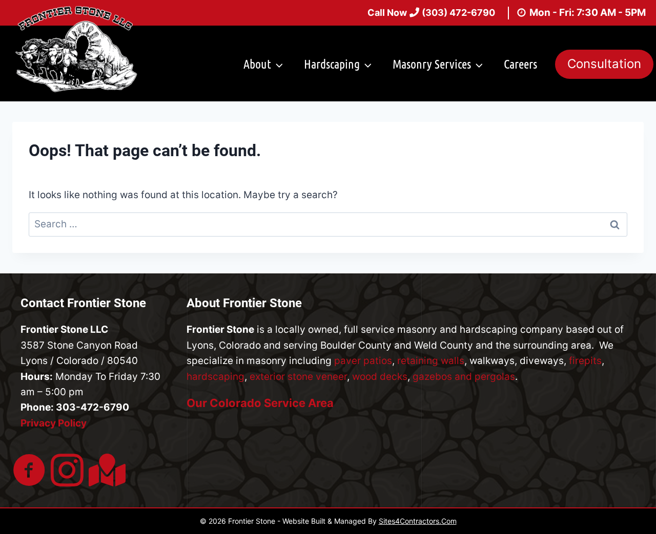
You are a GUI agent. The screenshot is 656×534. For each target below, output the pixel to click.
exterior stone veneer (298, 376)
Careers (520, 63)
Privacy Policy (53, 423)
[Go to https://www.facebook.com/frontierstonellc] (29, 471)
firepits (585, 361)
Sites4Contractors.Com (418, 521)
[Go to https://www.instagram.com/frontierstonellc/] (67, 471)
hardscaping (215, 376)
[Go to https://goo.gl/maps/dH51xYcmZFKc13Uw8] (105, 470)
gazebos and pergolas (464, 376)
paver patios (363, 361)
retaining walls (430, 361)
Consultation (604, 63)
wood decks (379, 376)
